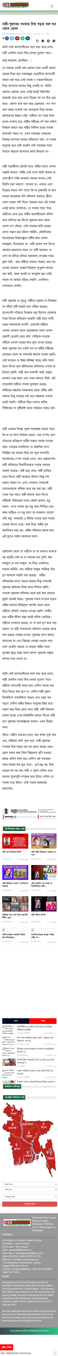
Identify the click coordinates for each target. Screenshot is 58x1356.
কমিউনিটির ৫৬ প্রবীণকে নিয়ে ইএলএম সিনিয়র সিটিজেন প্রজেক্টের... (34, 1028)
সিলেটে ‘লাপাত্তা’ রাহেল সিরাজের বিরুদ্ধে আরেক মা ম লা (36, 1083)
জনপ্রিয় (43, 1021)
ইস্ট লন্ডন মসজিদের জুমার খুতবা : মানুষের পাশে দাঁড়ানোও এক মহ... (35, 1039)
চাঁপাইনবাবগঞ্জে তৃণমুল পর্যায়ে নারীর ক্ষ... (42, 936)
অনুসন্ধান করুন (29, 1204)
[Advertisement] (29, 982)
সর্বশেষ (16, 1021)
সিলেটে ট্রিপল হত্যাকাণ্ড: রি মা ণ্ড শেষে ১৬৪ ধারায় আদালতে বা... (35, 1061)
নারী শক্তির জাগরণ (38, 914)
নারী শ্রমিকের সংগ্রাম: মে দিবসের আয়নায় (15, 885)
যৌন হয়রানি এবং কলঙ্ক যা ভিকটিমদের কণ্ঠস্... (41, 885)
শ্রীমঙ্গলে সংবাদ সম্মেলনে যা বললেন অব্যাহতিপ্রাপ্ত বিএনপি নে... (35, 1050)
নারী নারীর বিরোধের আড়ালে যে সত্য (43, 853)
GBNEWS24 (10, 34)
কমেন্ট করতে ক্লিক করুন (48, 816)
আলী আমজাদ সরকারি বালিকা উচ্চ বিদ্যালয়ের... (13, 936)
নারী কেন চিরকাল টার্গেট (11, 852)
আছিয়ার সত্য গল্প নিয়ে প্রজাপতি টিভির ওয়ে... (15, 916)
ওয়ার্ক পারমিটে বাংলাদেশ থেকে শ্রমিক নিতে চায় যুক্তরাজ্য (35, 1072)
